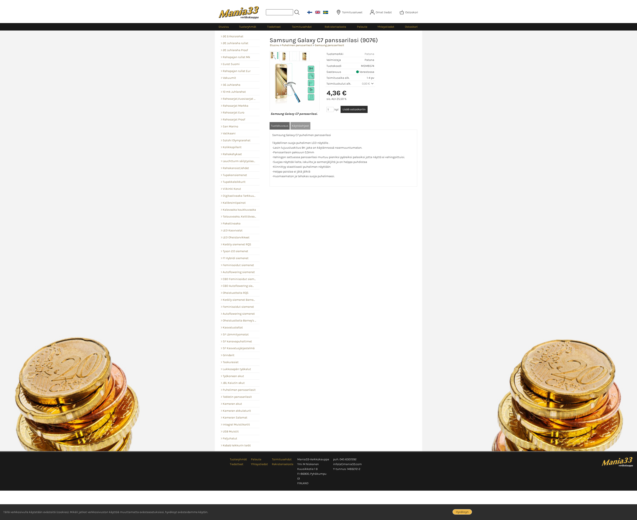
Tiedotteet (274, 27)
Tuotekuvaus (279, 126)
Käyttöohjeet (300, 126)
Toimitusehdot (302, 27)
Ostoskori (411, 27)
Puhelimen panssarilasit (297, 45)
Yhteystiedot (385, 27)
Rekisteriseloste (335, 27)
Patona (369, 54)
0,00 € (366, 83)
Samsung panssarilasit (329, 45)
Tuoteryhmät (247, 27)
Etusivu (224, 27)
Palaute (362, 27)
